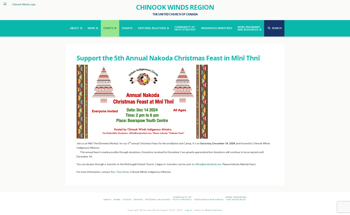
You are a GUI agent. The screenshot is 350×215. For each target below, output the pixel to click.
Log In (188, 210)
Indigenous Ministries (208, 199)
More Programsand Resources (236, 198)
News (117, 199)
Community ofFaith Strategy (182, 198)
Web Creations (213, 210)
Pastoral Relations (157, 199)
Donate (138, 199)
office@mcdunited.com (208, 164)
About (108, 199)
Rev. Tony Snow (120, 171)
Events (127, 199)
